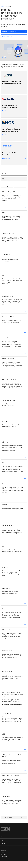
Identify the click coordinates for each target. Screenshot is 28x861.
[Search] (3, 179)
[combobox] (14, 179)
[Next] (25, 817)
